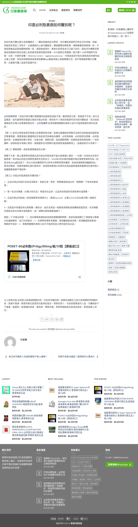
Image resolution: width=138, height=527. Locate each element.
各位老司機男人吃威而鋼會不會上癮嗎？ (28, 356)
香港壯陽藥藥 (119, 267)
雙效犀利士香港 (78, 492)
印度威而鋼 (76, 471)
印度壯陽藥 (87, 466)
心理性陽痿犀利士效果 (117, 193)
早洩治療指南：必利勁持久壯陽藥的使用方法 (123, 70)
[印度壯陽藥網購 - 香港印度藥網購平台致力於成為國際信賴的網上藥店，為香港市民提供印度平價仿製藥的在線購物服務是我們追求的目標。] (15, 10)
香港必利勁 (112, 272)
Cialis (74, 457)
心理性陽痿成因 (114, 171)
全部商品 (53, 10)
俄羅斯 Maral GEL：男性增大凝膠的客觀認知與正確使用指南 (124, 55)
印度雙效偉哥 (92, 475)
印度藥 (62, 33)
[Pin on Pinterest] (56, 319)
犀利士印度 (84, 484)
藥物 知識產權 (113, 254)
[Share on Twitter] (47, 319)
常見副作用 (126, 167)
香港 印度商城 (92, 492)
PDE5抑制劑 (113, 150)
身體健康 (8, 169)
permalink (71, 329)
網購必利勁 (112, 241)
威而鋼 (82, 479)
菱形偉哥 (94, 484)
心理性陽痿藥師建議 (116, 215)
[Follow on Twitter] (132, 2)
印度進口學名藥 (78, 475)
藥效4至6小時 (113, 246)
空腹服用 (121, 237)
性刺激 (125, 233)
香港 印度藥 (76, 497)
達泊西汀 (111, 259)
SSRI (110, 154)
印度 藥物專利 (113, 167)
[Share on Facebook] (42, 319)
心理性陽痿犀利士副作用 (118, 185)
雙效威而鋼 (87, 488)
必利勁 (20, 300)
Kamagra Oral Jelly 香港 (87, 457)
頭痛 (110, 267)
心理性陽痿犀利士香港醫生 (119, 211)
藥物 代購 (125, 246)
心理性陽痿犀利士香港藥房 (119, 202)
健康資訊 (65, 10)
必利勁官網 (112, 224)
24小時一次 (113, 145)
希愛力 (89, 479)
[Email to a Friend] (52, 319)
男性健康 (52, 21)
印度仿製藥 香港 (114, 158)
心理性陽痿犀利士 (115, 180)
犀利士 (74, 484)
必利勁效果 (124, 224)
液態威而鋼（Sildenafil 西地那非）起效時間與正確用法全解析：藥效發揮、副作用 (123, 121)
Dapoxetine (124, 145)
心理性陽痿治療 (114, 176)
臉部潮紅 (123, 241)
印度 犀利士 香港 (89, 471)
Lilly (73, 462)
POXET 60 (125, 150)
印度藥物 (123, 163)
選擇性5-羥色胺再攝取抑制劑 (119, 263)
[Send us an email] (134, 2)
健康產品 (112, 289)
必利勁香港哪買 (114, 233)
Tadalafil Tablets (83, 462)
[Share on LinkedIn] (61, 319)
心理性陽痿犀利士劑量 (117, 189)
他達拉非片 (76, 466)
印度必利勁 (18, 217)
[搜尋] (34, 10)
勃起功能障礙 (119, 154)
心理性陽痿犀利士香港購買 (119, 206)
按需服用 (111, 237)
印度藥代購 (112, 163)
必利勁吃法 (124, 219)
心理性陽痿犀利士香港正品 (119, 198)
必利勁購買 (42, 123)
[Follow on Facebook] (127, 2)
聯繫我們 (77, 10)
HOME (42, 10)
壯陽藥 (74, 479)
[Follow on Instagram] (129, 2)
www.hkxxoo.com (118, 32)
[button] (109, 10)
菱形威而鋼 (76, 488)
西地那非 (125, 254)
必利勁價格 (112, 219)
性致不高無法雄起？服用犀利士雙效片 (76, 356)
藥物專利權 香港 (114, 250)
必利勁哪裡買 (10, 116)
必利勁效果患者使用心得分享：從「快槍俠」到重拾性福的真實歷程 (123, 104)
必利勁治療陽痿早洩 (116, 228)
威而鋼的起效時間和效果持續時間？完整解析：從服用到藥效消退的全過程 (123, 86)
